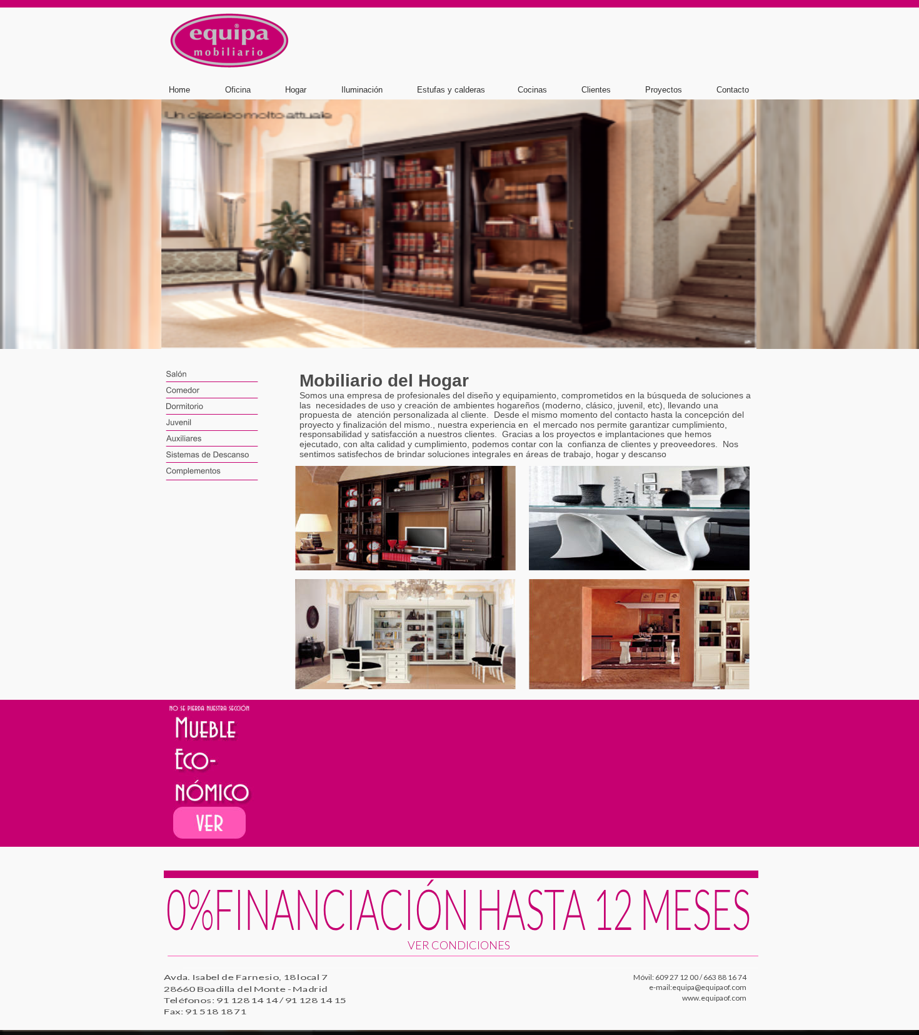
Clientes (596, 89)
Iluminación (362, 89)
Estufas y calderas (451, 89)
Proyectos (663, 89)
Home (179, 89)
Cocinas (532, 89)
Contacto (732, 89)
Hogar (295, 89)
